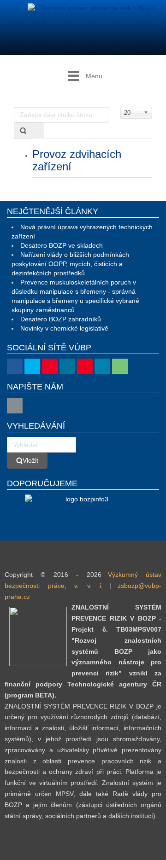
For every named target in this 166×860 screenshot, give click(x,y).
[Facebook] (14, 366)
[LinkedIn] (102, 366)
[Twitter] (32, 366)
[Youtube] (49, 366)
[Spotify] (119, 366)
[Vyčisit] (38, 130)
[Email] (14, 405)
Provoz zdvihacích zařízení (76, 160)
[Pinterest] (84, 366)
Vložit (30, 460)
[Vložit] (23, 130)
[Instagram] (67, 366)
